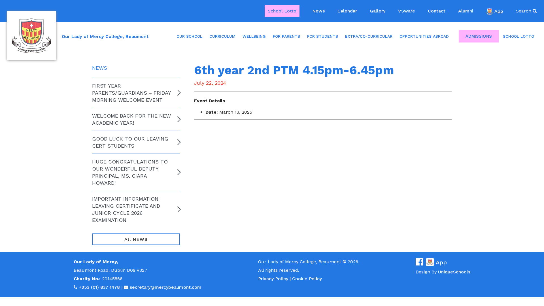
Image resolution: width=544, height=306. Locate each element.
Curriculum (222, 36)
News (318, 11)
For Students (322, 36)
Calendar (347, 11)
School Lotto (282, 11)
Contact (436, 11)
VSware (406, 11)
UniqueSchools (454, 272)
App (498, 11)
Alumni (465, 11)
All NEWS (135, 239)
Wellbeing (254, 36)
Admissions (479, 36)
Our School (189, 36)
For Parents (286, 36)
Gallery (377, 11)
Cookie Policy (307, 278)
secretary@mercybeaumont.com (165, 287)
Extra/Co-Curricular (368, 36)
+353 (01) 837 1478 (99, 287)
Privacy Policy (273, 278)
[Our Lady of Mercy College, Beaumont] (31, 35)
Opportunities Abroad (424, 36)
